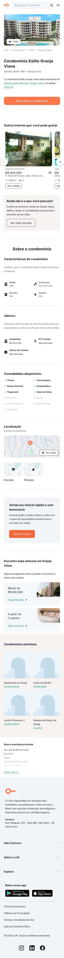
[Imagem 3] (33, 163)
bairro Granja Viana (33, 83)
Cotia (31, 50)
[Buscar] (51, 5)
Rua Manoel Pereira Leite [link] (15, 761)
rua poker (37, 728)
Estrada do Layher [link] (12, 765)
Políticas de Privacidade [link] (17, 913)
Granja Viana (45, 50)
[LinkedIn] (32, 948)
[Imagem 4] (35, 163)
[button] (32, 446)
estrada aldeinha (11, 686)
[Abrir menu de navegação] (58, 5)
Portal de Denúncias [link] (14, 906)
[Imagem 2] (31, 163)
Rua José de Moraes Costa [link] (16, 750)
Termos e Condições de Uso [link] (19, 919)
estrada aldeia (11, 83)
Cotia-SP (8, 87)
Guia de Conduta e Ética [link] (17, 926)
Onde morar (18, 50)
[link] (21, 223)
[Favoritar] (50, 172)
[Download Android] (17, 894)
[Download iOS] (42, 894)
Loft (6, 50)
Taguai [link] (7, 757)
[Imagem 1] (28, 163)
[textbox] (33, 5)
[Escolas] (13, 469)
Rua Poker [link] (9, 753)
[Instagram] (21, 948)
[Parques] (33, 469)
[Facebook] (42, 948)
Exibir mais (9, 772)
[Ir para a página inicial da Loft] (8, 5)
